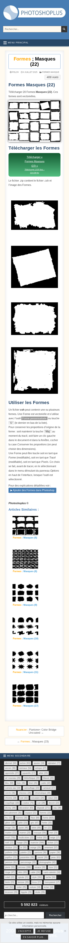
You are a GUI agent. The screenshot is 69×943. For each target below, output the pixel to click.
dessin (54, 803)
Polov (15, 72)
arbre (43, 773)
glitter (10, 823)
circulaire (37, 798)
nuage (22, 842)
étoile (40, 892)
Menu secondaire (19, 756)
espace (30, 813)
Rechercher (55, 915)
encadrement (13, 813)
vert (9, 887)
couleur (28, 803)
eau (57, 808)
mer (53, 832)
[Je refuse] (65, 930)
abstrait (10, 763)
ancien (10, 768)
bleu (9, 783)
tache (50, 877)
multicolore (26, 837)
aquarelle (28, 773)
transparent (52, 882)
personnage (28, 862)
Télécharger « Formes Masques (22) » (35, 165)
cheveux (25, 793)
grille (22, 823)
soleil (9, 877)
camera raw (12, 788)
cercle (10, 793)
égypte (26, 892)
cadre (45, 783)
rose (53, 867)
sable (35, 872)
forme (48, 818)
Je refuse (44, 931)
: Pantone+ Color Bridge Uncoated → (36, 731)
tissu (36, 882)
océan (53, 842)
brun (33, 783)
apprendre (12, 773)
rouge (10, 872)
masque (40, 832)
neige (55, 837)
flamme (21, 818)
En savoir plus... (34, 937)
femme (45, 813)
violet (21, 887)
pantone (40, 852)
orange (35, 847)
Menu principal (18, 42)
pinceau (24, 867)
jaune (23, 827)
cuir (41, 803)
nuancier (37, 842)
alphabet (54, 763)
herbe (47, 823)
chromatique (42, 793)
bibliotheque (31, 778)
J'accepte (24, 931)
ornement (50, 847)
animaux (25, 768)
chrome (10, 798)
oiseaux (11, 847)
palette (25, 852)
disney (10, 808)
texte (9, 882)
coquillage (12, 803)
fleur (35, 818)
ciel (24, 798)
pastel (42, 857)
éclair (48, 887)
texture (23, 882)
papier (55, 852)
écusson (11, 892)
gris (34, 823)
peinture (11, 862)
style (37, 877)
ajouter (39, 763)
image (10, 827)
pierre (10, 867)
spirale (23, 877)
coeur (52, 798)
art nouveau (12, 778)
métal (42, 837)
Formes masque (50, 72)
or (23, 847)
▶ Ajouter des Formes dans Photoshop (32, 490)
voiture (35, 887)
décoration (26, 808)
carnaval (49, 788)
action (25, 763)
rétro (22, 872)
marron (25, 832)
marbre (10, 832)
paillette (11, 852)
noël (9, 842)
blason (48, 778)
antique (40, 768)
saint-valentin (51, 872)
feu (8, 818)
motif (10, 837)
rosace (40, 867)
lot (47, 827)
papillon (11, 857)
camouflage (31, 788)
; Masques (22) (35, 61)
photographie (47, 862)
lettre (36, 827)
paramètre (27, 857)
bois (21, 783)
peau (55, 857)
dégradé (43, 808)
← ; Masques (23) (33, 741)
